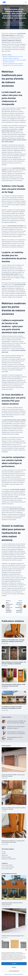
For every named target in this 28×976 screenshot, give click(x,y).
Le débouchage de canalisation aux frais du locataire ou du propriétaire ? (16, 732)
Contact (4, 853)
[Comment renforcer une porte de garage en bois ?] (14, 920)
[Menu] (25, 2)
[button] (26, 950)
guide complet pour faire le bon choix (14, 579)
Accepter (14, 963)
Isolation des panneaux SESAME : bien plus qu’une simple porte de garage (16, 721)
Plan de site (5, 855)
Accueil (3, 851)
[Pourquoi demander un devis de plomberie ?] (4, 738)
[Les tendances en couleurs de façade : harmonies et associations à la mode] (14, 698)
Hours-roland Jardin (7, 868)
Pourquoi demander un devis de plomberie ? (15, 738)
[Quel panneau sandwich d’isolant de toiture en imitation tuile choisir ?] (14, 887)
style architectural (12, 549)
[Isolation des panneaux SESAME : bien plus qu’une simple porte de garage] (4, 722)
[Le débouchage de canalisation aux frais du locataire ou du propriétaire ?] (4, 733)
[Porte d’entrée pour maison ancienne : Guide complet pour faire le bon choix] (14, 675)
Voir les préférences (14, 971)
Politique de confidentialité (18, 974)
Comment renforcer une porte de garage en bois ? (13, 935)
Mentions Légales (6, 857)
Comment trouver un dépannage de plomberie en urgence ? (16, 727)
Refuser (14, 967)
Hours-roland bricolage (8, 867)
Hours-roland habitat (7, 865)
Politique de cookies (8, 974)
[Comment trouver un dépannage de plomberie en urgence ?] (4, 727)
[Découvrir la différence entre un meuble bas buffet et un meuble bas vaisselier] (14, 792)
